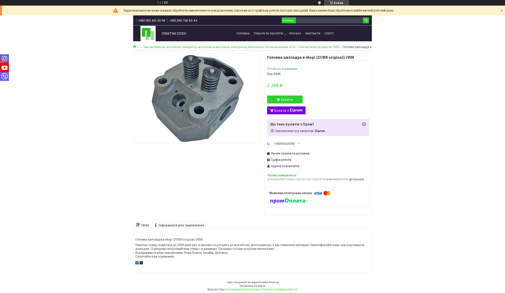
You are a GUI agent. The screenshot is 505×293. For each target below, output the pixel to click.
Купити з (281, 110)
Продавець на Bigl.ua (252, 285)
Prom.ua (274, 282)
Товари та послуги (268, 33)
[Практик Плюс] (148, 34)
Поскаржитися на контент (244, 289)
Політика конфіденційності (280, 289)
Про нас (295, 33)
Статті (329, 33)
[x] (141, 263)
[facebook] (137, 263)
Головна (243, 33)
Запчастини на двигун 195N (319, 47)
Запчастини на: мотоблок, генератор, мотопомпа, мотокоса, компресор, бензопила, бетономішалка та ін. (219, 47)
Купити (287, 99)
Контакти (312, 33)
